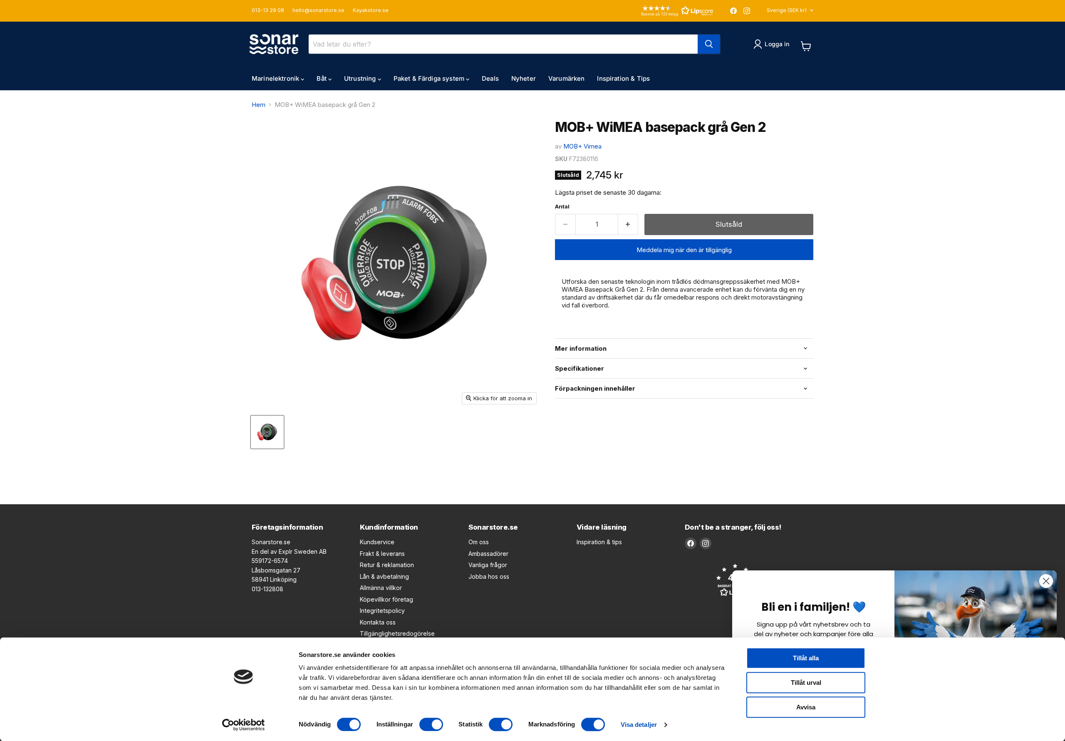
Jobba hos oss (488, 576)
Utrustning (361, 78)
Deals (490, 78)
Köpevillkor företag (386, 599)
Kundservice (377, 541)
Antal (562, 206)
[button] (665, 10)
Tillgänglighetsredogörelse (397, 633)
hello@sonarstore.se (318, 10)
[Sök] (709, 44)
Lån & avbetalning (384, 576)
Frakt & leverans (382, 553)
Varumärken (566, 78)
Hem (258, 104)
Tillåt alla (806, 658)
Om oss (478, 541)
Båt (322, 78)
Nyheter (523, 78)
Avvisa (805, 707)
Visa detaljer (639, 724)
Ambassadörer (488, 553)
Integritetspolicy (382, 610)
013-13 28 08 (268, 10)
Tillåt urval (806, 682)
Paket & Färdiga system (430, 78)
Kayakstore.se (371, 10)
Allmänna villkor (381, 587)
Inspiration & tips (599, 541)
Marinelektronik (276, 78)
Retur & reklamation (387, 564)
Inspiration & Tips (623, 78)
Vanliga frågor (487, 564)
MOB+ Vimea (582, 146)
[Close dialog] (1046, 581)
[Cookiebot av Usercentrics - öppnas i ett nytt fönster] (243, 725)
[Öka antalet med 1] (628, 224)
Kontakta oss (378, 622)
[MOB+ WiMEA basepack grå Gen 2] (267, 432)
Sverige (787, 10)
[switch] (431, 724)
